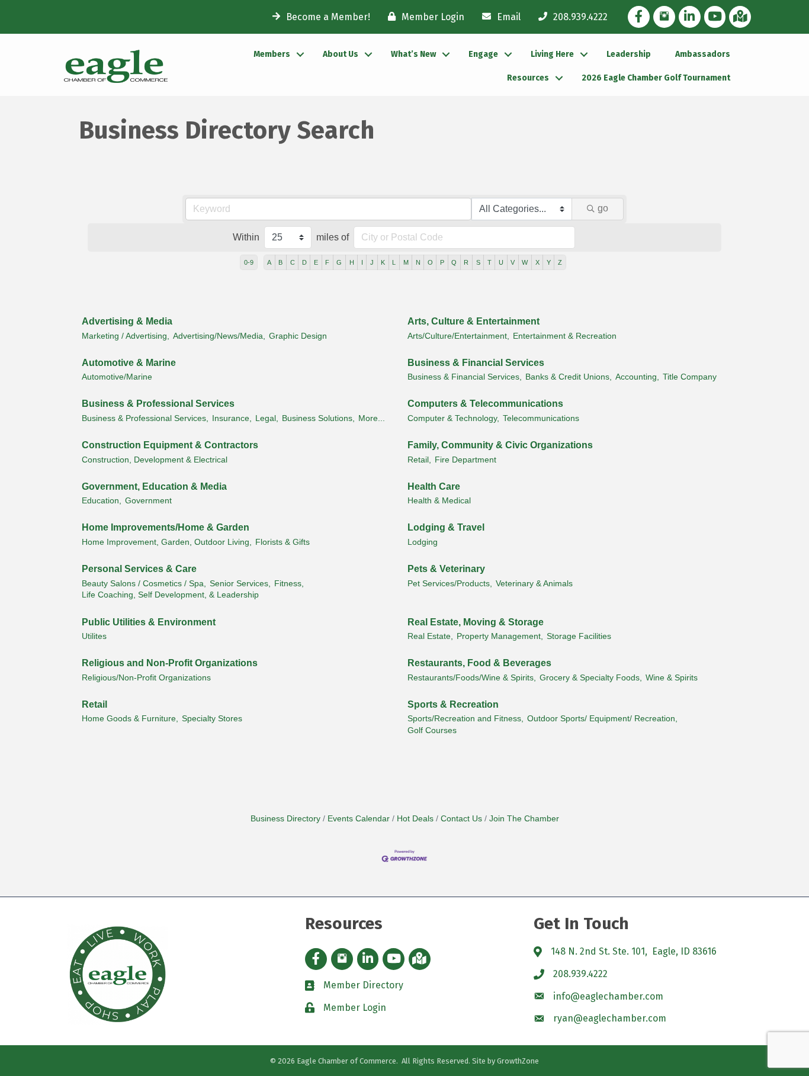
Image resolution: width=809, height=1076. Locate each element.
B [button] (280, 262)
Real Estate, (430, 636)
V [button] (513, 262)
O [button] (430, 262)
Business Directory (285, 818)
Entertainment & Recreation (565, 336)
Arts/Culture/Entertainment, (458, 336)
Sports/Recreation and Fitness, (465, 718)
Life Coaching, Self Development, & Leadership (170, 594)
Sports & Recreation (453, 704)
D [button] (304, 262)
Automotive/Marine (117, 376)
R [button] (466, 262)
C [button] (292, 262)
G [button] (339, 262)
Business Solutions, (318, 418)
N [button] (418, 262)
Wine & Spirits (672, 677)
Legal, (266, 418)
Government (148, 500)
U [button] (501, 262)
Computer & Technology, (453, 418)
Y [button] (549, 262)
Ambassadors (702, 54)
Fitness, (289, 583)
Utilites (94, 636)
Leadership (628, 54)
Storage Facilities (579, 636)
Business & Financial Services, (464, 376)
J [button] (372, 262)
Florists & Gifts (282, 542)
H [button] (351, 262)
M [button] (406, 262)
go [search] (603, 208)
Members (271, 54)
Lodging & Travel (445, 527)
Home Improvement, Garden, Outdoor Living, (167, 542)
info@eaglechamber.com (608, 996)
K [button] (383, 262)
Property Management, (500, 636)
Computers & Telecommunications (485, 404)
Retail (94, 704)
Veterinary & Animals (534, 583)
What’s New (413, 54)
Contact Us (461, 818)
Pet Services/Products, (449, 583)
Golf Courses (432, 730)
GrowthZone (518, 1060)
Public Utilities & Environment (149, 622)
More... (371, 418)
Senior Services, (240, 583)
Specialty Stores (212, 718)
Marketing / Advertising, (125, 336)
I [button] (362, 262)
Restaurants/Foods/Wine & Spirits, (471, 677)
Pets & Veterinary (446, 569)
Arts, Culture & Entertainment (473, 321)
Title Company (690, 376)
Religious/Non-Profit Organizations (146, 677)
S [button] (478, 262)
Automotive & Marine (129, 363)
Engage (483, 54)
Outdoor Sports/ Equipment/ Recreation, (602, 718)
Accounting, (637, 376)
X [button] (537, 262)
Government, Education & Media (154, 486)
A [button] (269, 262)
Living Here (552, 54)
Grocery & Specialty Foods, (591, 677)
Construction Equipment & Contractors (170, 445)
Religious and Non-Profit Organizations (170, 663)
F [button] (327, 262)
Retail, (419, 459)
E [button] (316, 262)
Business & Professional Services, (145, 418)
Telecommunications (541, 418)
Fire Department (465, 459)
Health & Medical (439, 500)
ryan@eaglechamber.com (609, 1018)
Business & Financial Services (475, 363)
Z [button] (560, 262)
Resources (528, 78)
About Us (340, 54)
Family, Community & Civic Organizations (500, 445)
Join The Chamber (524, 818)
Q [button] (454, 262)
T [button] (489, 262)
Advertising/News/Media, (219, 336)
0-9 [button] (248, 262)
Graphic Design (298, 336)
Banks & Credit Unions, (568, 376)
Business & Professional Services (158, 404)
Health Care (433, 486)
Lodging (422, 542)
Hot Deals (415, 818)
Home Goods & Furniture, (130, 718)
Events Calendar (359, 818)
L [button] (394, 262)
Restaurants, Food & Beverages (479, 663)
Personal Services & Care (139, 569)
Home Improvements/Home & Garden (165, 527)
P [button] (442, 262)
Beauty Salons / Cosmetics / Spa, (144, 583)
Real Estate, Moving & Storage (475, 622)
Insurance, (232, 418)
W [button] (525, 262)
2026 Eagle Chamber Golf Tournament (656, 78)
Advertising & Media (127, 321)
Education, (101, 500)
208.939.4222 (580, 973)
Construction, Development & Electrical (154, 459)
